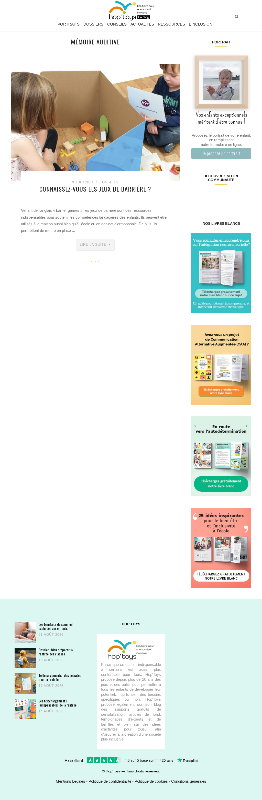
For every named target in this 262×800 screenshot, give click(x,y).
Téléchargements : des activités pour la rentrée (60, 677)
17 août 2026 (51, 686)
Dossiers (93, 24)
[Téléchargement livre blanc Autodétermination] (221, 456)
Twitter (246, 196)
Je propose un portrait (221, 153)
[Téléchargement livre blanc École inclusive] (221, 547)
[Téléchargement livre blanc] (221, 273)
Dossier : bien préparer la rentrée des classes (56, 652)
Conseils (117, 24)
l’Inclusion (200, 24)
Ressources (171, 24)
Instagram (206, 196)
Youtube (236, 196)
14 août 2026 (51, 711)
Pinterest (216, 196)
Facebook (196, 196)
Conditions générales (188, 781)
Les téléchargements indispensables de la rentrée (58, 703)
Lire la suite (93, 244)
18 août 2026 (51, 660)
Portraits (69, 24)
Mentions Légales (70, 781)
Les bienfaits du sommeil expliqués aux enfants (55, 626)
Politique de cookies (151, 781)
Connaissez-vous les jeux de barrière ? (95, 188)
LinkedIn (226, 196)
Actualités (142, 24)
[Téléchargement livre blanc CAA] (221, 364)
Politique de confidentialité (110, 781)
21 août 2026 (51, 635)
